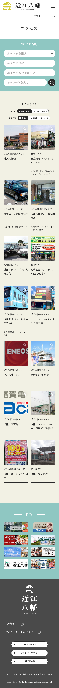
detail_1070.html (43, 258)
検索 (51, 82)
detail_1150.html (43, 363)
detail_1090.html (43, 413)
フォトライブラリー (30, 652)
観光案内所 (30, 661)
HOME (37, 16)
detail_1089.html (16, 462)
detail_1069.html (43, 462)
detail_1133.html (16, 363)
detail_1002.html (16, 258)
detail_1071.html (43, 150)
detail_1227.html (43, 205)
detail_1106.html (16, 150)
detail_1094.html (43, 311)
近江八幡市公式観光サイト (21, 6)
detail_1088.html (16, 413)
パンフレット (30, 644)
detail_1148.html (16, 311)
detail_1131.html (16, 205)
